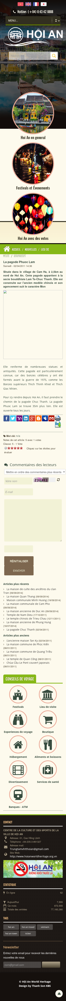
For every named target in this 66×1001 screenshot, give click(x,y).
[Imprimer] (58, 418)
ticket (28, 933)
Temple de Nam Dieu (20, 615)
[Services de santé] (48, 772)
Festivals (18, 707)
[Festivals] (18, 697)
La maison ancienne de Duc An (26, 611)
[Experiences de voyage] (18, 722)
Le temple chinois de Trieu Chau (26, 618)
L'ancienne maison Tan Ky (22, 640)
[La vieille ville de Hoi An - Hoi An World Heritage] (33, 36)
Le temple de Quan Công (22, 659)
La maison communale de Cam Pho (28, 604)
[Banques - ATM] (18, 797)
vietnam (45, 927)
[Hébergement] (18, 747)
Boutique (48, 732)
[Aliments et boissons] (48, 747)
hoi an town (11, 933)
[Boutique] (48, 722)
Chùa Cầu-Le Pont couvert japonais (28, 662)
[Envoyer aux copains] (51, 418)
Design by (35, 986)
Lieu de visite (48, 707)
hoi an (11, 927)
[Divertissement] (18, 772)
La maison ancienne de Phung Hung (29, 622)
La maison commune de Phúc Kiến (28, 644)
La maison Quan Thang (21, 596)
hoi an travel (28, 927)
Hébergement (18, 757)
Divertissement (18, 782)
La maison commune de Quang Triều (29, 651)
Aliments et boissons (48, 757)
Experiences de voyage (18, 732)
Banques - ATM (18, 807)
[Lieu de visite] (48, 697)
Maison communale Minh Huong (27, 600)
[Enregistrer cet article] (58, 424)
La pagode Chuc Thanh (21, 629)
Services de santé (48, 782)
